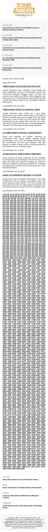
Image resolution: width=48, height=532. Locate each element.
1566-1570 (26, 308)
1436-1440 (35, 296)
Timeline (6, 497)
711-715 (35, 238)
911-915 (20, 252)
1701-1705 (26, 319)
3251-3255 (21, 457)
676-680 (27, 236)
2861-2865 (7, 423)
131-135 (20, 200)
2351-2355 (21, 377)
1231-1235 (31, 278)
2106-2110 (26, 355)
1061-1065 (7, 264)
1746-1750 (26, 323)
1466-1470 (7, 300)
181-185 (6, 204)
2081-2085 (21, 353)
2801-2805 (22, 417)
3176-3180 (7, 451)
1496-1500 (21, 302)
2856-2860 (41, 421)
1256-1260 (35, 280)
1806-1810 (12, 329)
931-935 (6, 254)
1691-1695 (7, 319)
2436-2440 (12, 385)
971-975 (20, 256)
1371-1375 (41, 290)
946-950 (27, 254)
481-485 (6, 224)
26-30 (27, 194)
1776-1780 (41, 325)
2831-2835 (35, 419)
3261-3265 (41, 457)
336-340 (13, 214)
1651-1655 (16, 315)
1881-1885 (26, 335)
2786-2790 (35, 415)
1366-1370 (31, 290)
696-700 (13, 238)
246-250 (13, 208)
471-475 (35, 222)
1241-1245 (7, 280)
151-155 (6, 202)
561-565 (35, 228)
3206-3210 (22, 453)
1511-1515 (7, 304)
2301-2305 (12, 373)
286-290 (27, 210)
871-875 (6, 250)
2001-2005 (41, 345)
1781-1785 (7, 327)
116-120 (42, 198)
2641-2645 (16, 403)
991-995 (6, 258)
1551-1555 (41, 306)
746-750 (42, 240)
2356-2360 (31, 377)
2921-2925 (35, 427)
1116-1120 (26, 268)
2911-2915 (16, 427)
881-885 (20, 250)
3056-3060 (35, 439)
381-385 (35, 216)
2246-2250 (35, 367)
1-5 (4, 194)
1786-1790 (16, 327)
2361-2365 (41, 377)
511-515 (6, 226)
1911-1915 (41, 337)
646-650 (27, 234)
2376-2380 (26, 379)
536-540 (42, 226)
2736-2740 (26, 411)
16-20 (17, 194)
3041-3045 (7, 439)
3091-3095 (16, 443)
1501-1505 (31, 302)
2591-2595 (7, 399)
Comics (35, 479)
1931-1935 (35, 339)
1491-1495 (12, 302)
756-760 (13, 242)
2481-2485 (12, 389)
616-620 (27, 232)
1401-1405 (12, 294)
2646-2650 (26, 403)
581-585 (20, 230)
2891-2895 (21, 425)
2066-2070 (35, 351)
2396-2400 (21, 381)
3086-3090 (7, 443)
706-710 (27, 238)
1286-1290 (7, 284)
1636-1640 (31, 313)
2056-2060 (16, 351)
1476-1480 (26, 300)
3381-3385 (11, 468)
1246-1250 (16, 280)
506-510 (42, 224)
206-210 (42, 204)
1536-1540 (12, 306)
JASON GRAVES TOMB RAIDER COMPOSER (22, 154)
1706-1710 (35, 319)
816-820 (13, 246)
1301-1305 (35, 284)
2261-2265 (21, 369)
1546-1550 (31, 306)
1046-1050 (21, 262)
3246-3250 (12, 457)
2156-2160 (35, 359)
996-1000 (14, 258)
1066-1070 (16, 264)
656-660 (42, 234)
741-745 (35, 240)
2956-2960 (16, 431)
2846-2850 (21, 421)
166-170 (27, 202)
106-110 (28, 198)
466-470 (27, 222)
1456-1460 (31, 298)
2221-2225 (31, 365)
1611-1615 (26, 312)
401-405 (20, 218)
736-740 (27, 240)
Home (5, 479)
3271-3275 (16, 458)
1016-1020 (7, 260)
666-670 (13, 236)
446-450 (42, 220)
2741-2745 (35, 411)
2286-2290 (26, 371)
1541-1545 (21, 306)
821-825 (20, 246)
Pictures (29, 479)
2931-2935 (12, 429)
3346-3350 (31, 464)
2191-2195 (16, 363)
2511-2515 (26, 391)
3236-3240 (35, 455)
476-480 (42, 222)
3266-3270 (7, 458)
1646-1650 (7, 315)
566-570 (42, 228)
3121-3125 (31, 445)
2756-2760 (21, 413)
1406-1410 (22, 294)
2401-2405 (31, 381)
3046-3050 (16, 439)
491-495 (20, 224)
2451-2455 (41, 385)
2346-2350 (12, 377)
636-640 (13, 234)
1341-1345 (26, 288)
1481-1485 (35, 300)
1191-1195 (41, 274)
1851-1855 (12, 333)
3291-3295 (12, 460)
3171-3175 (41, 449)
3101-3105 (35, 443)
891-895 (35, 250)
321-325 (35, 212)
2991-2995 (41, 433)
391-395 (6, 218)
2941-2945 (31, 429)
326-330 (42, 212)
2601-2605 (26, 399)
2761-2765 (31, 413)
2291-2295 (35, 371)
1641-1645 (41, 313)
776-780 (42, 242)
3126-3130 (41, 445)
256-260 (27, 208)
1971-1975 (26, 343)
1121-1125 (35, 268)
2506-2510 (16, 391)
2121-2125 (12, 357)
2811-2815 (41, 417)
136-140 (27, 200)
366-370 (13, 216)
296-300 (42, 210)
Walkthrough (26, 495)
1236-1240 (41, 278)
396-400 (13, 218)
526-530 (27, 226)
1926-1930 (26, 339)
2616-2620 (12, 401)
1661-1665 (35, 315)
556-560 (27, 228)
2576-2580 (21, 397)
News (9, 479)
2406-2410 (41, 381)
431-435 (20, 220)
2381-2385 (35, 379)
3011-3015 (35, 435)
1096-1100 (31, 266)
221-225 (20, 206)
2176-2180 (31, 361)
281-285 (20, 210)
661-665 (6, 236)
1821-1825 (41, 329)
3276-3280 (26, 458)
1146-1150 (41, 270)
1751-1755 (35, 323)
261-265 (35, 208)
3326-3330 (35, 462)
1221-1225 (12, 278)
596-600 (42, 230)
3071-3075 (21, 441)
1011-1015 (41, 258)
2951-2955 (7, 431)
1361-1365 (21, 290)
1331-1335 (7, 288)
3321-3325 (26, 462)
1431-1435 (26, 296)
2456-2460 (7, 387)
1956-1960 (41, 341)
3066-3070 (12, 441)
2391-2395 (12, 381)
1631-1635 (21, 313)
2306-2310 (22, 373)
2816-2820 (7, 419)
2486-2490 (21, 389)
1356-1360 (12, 290)
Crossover (6, 495)
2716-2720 (31, 409)
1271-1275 (21, 282)
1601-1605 (7, 312)
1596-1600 (41, 310)
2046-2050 (41, 349)
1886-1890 (35, 335)
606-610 (13, 232)
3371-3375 (35, 466)
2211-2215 (12, 365)
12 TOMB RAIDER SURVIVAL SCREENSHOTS (22, 133)
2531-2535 (21, 393)
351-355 (35, 214)
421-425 (6, 220)
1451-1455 (21, 298)
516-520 (13, 226)
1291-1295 (16, 284)
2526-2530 (12, 393)
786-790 (13, 244)
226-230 (27, 206)
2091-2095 (41, 353)
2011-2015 (16, 347)
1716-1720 (12, 321)
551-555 (20, 228)
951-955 (35, 254)
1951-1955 (31, 341)
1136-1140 (22, 270)
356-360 (42, 214)
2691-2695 (26, 407)
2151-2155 (26, 359)
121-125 (6, 200)
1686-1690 (41, 317)
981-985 (35, 256)
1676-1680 (21, 317)
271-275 (6, 210)
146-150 (42, 200)
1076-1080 (35, 264)
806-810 (42, 244)
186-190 (13, 204)
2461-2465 (16, 387)
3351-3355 (41, 464)
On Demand (21, 487)
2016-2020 (26, 347)
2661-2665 (12, 405)
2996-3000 (7, 435)
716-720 (42, 238)
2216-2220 (21, 365)
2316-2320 (41, 373)
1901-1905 (22, 337)
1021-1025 (16, 260)
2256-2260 (12, 369)
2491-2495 (31, 389)
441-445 (35, 220)
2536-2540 (31, 393)
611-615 (20, 232)
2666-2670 (21, 405)
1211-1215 (35, 276)
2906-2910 (7, 427)
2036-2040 (21, 349)
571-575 (6, 230)
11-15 (12, 194)
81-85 (40, 196)
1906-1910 (31, 337)
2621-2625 (21, 401)
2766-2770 (41, 413)
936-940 (13, 254)
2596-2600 (16, 399)
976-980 (27, 256)
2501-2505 (7, 391)
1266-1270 (12, 282)
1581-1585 (12, 310)
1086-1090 (12, 266)
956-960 (42, 254)
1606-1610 (16, 312)
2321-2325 (7, 375)
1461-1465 (41, 298)
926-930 (42, 252)
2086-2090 (31, 353)
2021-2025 (35, 347)
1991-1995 (21, 345)
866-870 (42, 248)
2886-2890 (12, 425)
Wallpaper (35, 495)
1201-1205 (16, 276)
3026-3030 (21, 437)
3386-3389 (20, 468)
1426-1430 (16, 296)
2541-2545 (41, 393)
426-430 (13, 220)
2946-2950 (41, 429)
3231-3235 (26, 455)
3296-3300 (21, 460)
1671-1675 (12, 317)
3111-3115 (12, 445)
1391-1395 (35, 292)
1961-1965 (7, 343)
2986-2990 (31, 433)
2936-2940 (21, 429)
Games (14, 479)
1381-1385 (16, 292)
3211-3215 (31, 453)
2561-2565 (35, 395)
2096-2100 (7, 355)
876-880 (13, 250)
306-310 (13, 212)
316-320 (27, 212)
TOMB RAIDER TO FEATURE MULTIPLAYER (21, 86)
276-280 (13, 210)
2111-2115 (36, 355)
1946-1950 (21, 341)
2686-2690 (16, 407)
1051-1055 (31, 262)
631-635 (6, 234)
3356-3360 (7, 466)
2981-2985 (21, 433)
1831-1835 (16, 331)
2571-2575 (12, 397)
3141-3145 (26, 447)
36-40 (38, 194)
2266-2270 (31, 369)
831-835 (35, 246)
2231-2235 (7, 367)
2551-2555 (16, 395)
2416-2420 (16, 383)
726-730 (13, 240)
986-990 (42, 256)
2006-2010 (7, 347)
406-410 (27, 218)
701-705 (20, 238)
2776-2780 (16, 415)
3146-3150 (35, 447)
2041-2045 (31, 349)
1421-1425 (7, 296)
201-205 (35, 204)
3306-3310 (41, 460)
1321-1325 (31, 286)
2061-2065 (26, 351)
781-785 (6, 244)
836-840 (42, 246)
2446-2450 (31, 385)
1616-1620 (35, 312)
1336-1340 (16, 288)
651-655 (35, 234)
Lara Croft (21, 479)
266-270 (42, 208)
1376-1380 (7, 292)
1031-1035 (35, 260)
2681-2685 (7, 407)
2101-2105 (16, 355)
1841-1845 (35, 331)
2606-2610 (35, 399)
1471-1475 (16, 300)
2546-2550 (7, 395)
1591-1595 (31, 310)
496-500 (27, 224)
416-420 (42, 218)
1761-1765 (12, 325)
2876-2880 (35, 423)
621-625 (35, 232)
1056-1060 (41, 262)
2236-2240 (16, 367)
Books (39, 487)
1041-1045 (12, 262)
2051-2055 (7, 351)
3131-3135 (7, 447)
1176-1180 (12, 274)
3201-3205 (12, 453)
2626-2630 (31, 401)
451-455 (6, 222)
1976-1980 (35, 343)
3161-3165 (21, 449)
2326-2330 (16, 375)
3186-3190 (26, 451)
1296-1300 (26, 284)
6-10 (7, 194)
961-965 (6, 256)
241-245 (6, 208)
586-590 (27, 230)
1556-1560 (7, 308)
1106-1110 (7, 268)
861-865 (35, 248)
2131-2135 (31, 357)
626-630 (42, 232)
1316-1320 (21, 286)
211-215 (6, 206)
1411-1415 (31, 294)
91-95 (7, 198)
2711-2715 (22, 409)
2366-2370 (7, 379)
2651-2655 (35, 403)
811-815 (6, 246)
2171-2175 (21, 361)
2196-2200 (26, 363)
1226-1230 (21, 278)
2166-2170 (12, 361)
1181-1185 (22, 274)
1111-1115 (16, 268)
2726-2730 (7, 411)
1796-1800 (35, 327)
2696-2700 (35, 407)
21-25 (22, 194)
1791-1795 (26, 327)
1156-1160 (16, 272)
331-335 (6, 214)
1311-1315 (12, 286)
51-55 (10, 196)
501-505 (35, 224)
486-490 (13, 224)
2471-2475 (35, 387)
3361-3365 (16, 466)
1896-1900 (12, 337)
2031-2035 (12, 349)
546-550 (13, 228)
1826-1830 (7, 331)
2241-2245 (26, 367)
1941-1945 (12, 341)
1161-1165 (26, 272)
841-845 (6, 248)
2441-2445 (21, 385)
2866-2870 (16, 423)
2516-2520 (35, 391)
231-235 (35, 206)
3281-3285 (35, 458)
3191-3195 (35, 451)
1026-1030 (26, 260)
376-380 (27, 216)
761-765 (20, 242)
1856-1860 (21, 333)
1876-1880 (16, 335)
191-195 (20, 204)
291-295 (35, 210)
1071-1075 (26, 264)
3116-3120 (21, 445)
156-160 (13, 202)
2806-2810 (31, 417)
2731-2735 (16, 411)
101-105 (20, 198)
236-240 (42, 206)
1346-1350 (35, 288)
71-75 (30, 196)
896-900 (42, 250)
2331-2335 (26, 375)
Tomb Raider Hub (25, 505)
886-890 (27, 250)
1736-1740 (7, 323)
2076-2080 (12, 353)
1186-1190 (31, 274)
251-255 (20, 208)
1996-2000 (31, 345)
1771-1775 (31, 325)
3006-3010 (26, 435)
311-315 (20, 212)
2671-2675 (31, 405)
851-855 (20, 248)
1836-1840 (26, 331)
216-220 (13, 206)
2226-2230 (41, 365)
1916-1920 (7, 339)
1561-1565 (16, 308)
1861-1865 (31, 333)
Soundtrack (12, 487)
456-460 (13, 222)
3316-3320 (16, 462)
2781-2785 (26, 415)
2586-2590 (41, 397)
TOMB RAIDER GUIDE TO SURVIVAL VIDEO (21, 110)
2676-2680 (41, 405)
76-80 (35, 196)
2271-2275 (41, 369)
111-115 (35, 198)
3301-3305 (31, 460)
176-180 (42, 202)
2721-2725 (41, 409)
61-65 (20, 196)
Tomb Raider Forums (11, 505)
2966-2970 (35, 431)
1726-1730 (31, 321)
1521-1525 (26, 304)
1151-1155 (7, 272)
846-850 (13, 248)
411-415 (35, 218)
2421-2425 (26, 383)
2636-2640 (7, 403)
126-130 (13, 200)
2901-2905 (41, 425)
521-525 (20, 226)
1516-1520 (16, 304)
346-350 (27, 214)
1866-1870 (41, 333)
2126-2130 (21, 357)
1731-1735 (41, 321)
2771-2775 (7, 415)
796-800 (27, 244)
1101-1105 (41, 266)
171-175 (35, 202)
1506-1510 (41, 302)
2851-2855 (31, 421)
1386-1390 (26, 292)
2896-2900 (31, 425)
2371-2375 (16, 379)
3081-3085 (41, 441)
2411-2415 (7, 383)
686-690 (42, 236)
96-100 (13, 198)
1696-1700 (16, 319)
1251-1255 (26, 280)
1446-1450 (12, 298)
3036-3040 (41, 437)
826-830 (27, 246)
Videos (29, 487)
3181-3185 (16, 451)
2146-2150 (16, 359)
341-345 (20, 214)
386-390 (42, 216)
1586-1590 (21, 310)
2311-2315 (31, 373)
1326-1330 (41, 286)
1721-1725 (21, 321)
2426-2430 (35, 383)
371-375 (20, 216)
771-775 (35, 242)
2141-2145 (7, 359)
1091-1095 (22, 266)
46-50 (5, 196)
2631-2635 (41, 401)
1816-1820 (31, 329)
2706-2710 (12, 409)
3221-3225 (7, 455)
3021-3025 (12, 437)
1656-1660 (26, 315)
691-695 (6, 238)
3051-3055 (26, 439)
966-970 (13, 256)
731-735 (20, 240)
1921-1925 (16, 339)
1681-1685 (31, 317)
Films (34, 487)
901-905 (6, 252)
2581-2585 (31, 397)
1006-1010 (32, 258)
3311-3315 (7, 462)
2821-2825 (16, 419)
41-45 (43, 194)
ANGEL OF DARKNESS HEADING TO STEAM (22, 175)
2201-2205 (35, 363)
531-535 (35, 226)
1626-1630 (12, 313)
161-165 (20, 202)
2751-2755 (12, 413)
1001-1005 (22, 258)
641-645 (20, 234)
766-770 (27, 242)
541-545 (6, 228)
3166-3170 (31, 449)
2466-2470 (26, 387)
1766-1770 (21, 325)
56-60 (15, 196)
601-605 (6, 232)
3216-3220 (41, 453)
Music (5, 487)
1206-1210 (26, 276)
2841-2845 (12, 421)
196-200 (27, 204)
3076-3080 (31, 441)
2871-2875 (26, 423)
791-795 (20, 244)
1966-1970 (16, 343)
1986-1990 (12, 345)
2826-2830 (26, 419)
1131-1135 (12, 270)
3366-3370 (26, 466)
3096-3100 (26, 443)
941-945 (20, 254)
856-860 (27, 248)
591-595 (35, 230)
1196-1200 (7, 276)
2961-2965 (26, 431)
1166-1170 (35, 272)
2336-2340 (35, 375)
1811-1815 (22, 329)
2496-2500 (41, 389)
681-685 (35, 236)
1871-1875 (7, 335)
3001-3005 (16, 435)
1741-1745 (16, 323)
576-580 (13, 230)
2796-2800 (12, 417)
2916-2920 (26, 427)
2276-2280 (7, 371)
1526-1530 (35, 304)
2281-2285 (16, 371)
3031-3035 (31, 437)
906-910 (13, 252)
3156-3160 (12, 449)
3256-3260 (31, 457)
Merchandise (16, 495)
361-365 (6, 216)
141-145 (35, 200)
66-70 (25, 196)
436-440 (27, 220)
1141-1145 (31, 270)
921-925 (35, 252)
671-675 (20, 236)
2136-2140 (41, 357)
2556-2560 (26, 395)
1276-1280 (31, 282)
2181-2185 (41, 361)
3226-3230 (16, 455)
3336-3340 (12, 464)
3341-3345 (21, 464)
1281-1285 (41, 282)
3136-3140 (16, 447)
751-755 (6, 242)
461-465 (20, 222)
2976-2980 (12, 433)
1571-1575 (35, 308)
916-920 (27, 252)
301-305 (6, 212)
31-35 (32, 194)
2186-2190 (7, 363)
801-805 (35, 244)
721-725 (6, 240)
